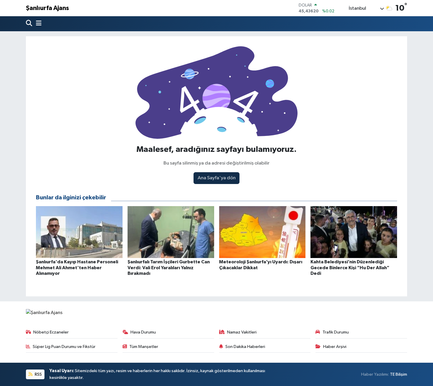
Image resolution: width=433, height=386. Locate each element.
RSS (38, 374)
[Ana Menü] (37, 23)
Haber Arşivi (334, 346)
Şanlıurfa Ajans (47, 8)
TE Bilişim (398, 374)
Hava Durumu (143, 332)
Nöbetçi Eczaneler (51, 332)
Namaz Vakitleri (242, 332)
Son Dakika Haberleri (245, 346)
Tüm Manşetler (143, 346)
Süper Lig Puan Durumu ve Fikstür (64, 346)
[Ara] (29, 23)
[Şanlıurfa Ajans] (44, 312)
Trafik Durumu (336, 332)
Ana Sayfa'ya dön (217, 177)
